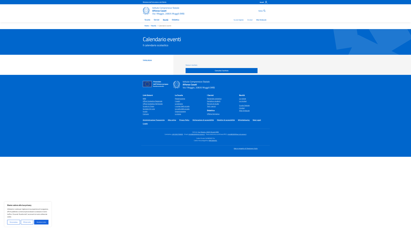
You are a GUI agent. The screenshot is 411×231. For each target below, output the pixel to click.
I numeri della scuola (182, 106)
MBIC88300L (213, 140)
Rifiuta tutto (27, 222)
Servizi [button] (156, 19)
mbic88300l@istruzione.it (196, 134)
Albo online (172, 120)
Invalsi (145, 111)
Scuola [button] (147, 19)
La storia (178, 114)
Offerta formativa (213, 114)
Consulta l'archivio (221, 70)
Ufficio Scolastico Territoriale (153, 103)
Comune (146, 114)
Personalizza (14, 222)
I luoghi (177, 101)
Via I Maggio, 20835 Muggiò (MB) (208, 132)
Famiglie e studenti (213, 101)
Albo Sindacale (261, 20)
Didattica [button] (175, 19)
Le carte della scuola (182, 109)
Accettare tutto (41, 222)
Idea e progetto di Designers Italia (246, 148)
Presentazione (180, 98)
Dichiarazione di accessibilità (203, 120)
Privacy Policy (184, 120)
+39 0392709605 (177, 134)
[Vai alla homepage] (146, 11)
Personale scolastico (214, 98)
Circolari (250, 20)
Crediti (145, 123)
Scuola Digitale (239, 20)
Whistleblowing (243, 120)
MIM (144, 98)
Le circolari (243, 101)
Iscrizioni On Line (149, 109)
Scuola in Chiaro (148, 106)
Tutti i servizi (211, 106)
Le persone (179, 103)
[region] (27, 214)
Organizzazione (180, 111)
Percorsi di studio (213, 103)
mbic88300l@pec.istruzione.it (237, 134)
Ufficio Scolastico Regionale (152, 101)
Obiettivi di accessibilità (226, 120)
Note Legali (257, 120)
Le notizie (242, 98)
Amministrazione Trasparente (154, 120)
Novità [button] (165, 19)
